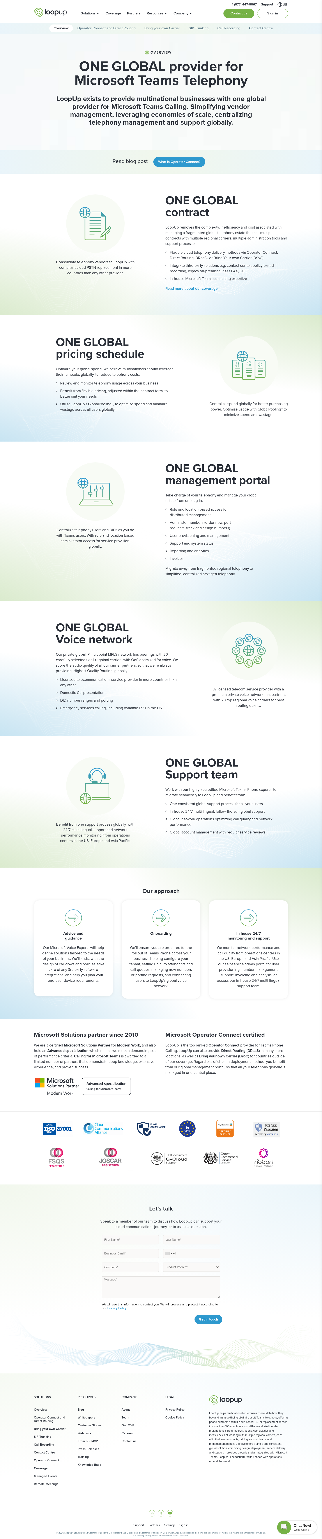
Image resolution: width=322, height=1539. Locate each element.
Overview (61, 28)
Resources (155, 13)
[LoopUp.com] (50, 12)
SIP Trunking (199, 28)
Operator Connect (46, 1460)
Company (180, 13)
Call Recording (228, 28)
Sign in (272, 13)
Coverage (113, 13)
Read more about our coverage (191, 288)
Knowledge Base (89, 1464)
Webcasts (84, 1433)
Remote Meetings (46, 1484)
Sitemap (169, 1525)
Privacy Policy (116, 1308)
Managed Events (45, 1476)
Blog (81, 1409)
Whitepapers (86, 1417)
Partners (134, 13)
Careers (127, 1433)
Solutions (88, 13)
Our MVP (128, 1425)
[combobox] (168, 1253)
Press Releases (88, 1449)
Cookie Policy (174, 1417)
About (126, 1409)
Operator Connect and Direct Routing (106, 28)
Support (138, 1525)
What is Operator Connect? (179, 161)
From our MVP (88, 1441)
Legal (169, 1397)
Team (125, 1417)
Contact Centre (261, 28)
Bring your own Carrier (162, 28)
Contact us (238, 13)
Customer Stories (90, 1425)
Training (83, 1457)
